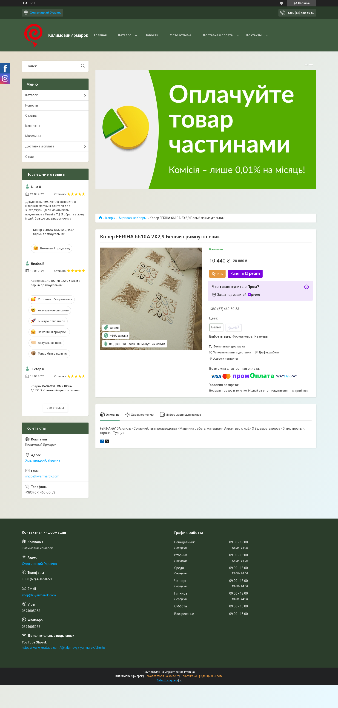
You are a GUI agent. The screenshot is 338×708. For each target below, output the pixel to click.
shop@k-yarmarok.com (42, 476)
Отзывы (31, 115)
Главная (100, 35)
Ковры (110, 218)
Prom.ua (189, 672)
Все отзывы (55, 407)
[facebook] (102, 442)
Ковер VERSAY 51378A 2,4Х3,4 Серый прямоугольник (53, 232)
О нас (29, 156)
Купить (217, 274)
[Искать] (83, 66)
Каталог (124, 35)
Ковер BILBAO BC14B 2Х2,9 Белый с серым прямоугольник (55, 283)
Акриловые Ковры (132, 218)
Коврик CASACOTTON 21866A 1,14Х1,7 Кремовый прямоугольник (55, 388)
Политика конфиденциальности (202, 676)
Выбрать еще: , (238, 336)
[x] (107, 442)
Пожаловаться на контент (162, 676)
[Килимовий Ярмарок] (33, 35)
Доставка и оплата (218, 35)
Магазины (33, 136)
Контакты (254, 35)
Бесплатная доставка (229, 346)
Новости (151, 35)
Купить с (237, 274)
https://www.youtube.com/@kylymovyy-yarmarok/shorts (63, 647)
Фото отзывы (180, 35)
